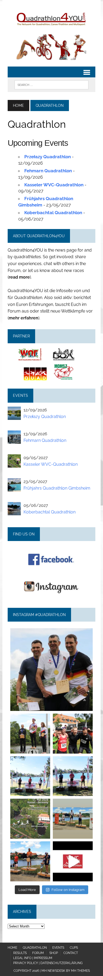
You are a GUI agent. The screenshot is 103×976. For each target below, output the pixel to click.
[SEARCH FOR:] (51, 84)
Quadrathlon (35, 947)
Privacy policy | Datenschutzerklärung (48, 963)
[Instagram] (86, 704)
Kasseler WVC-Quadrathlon (53, 184)
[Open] (51, 669)
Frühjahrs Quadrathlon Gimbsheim (57, 488)
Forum (38, 953)
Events (58, 947)
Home (12, 947)
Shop (53, 953)
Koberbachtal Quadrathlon (53, 212)
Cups (74, 947)
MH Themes (80, 971)
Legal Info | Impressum (32, 958)
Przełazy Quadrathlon (47, 156)
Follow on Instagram (68, 890)
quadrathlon (51, 633)
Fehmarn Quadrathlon (48, 170)
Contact (70, 953)
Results (20, 953)
